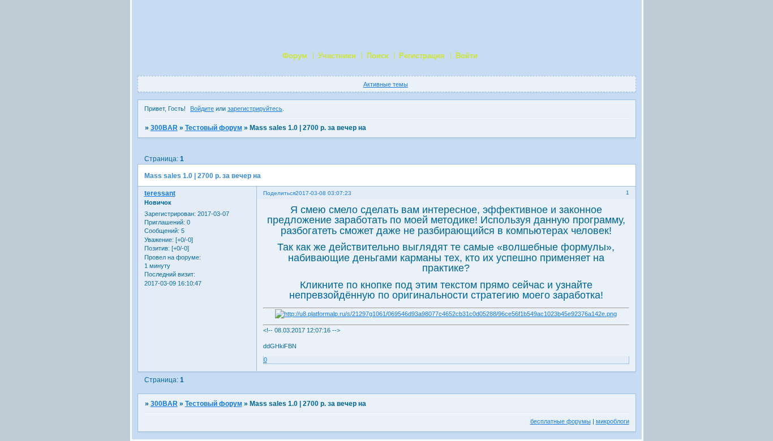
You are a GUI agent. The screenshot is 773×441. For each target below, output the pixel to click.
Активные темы (385, 84)
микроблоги (612, 421)
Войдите (202, 108)
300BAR (164, 128)
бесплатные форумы (560, 421)
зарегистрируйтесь (254, 108)
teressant (159, 193)
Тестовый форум (213, 128)
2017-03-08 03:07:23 (323, 193)
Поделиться (279, 193)
